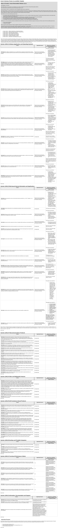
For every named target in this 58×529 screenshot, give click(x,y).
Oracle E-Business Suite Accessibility (12, 24)
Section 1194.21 (5, 31)
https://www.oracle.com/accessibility (36, 27)
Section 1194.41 (5, 36)
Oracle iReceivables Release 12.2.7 (17, 7)
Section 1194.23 (5, 32)
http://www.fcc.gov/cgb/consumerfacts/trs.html (39, 510)
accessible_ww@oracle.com (50, 27)
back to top (2, 183)
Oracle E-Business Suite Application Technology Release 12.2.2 (12, 525)
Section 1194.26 (5, 35)
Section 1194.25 (5, 34)
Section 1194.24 (5, 33)
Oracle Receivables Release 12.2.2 (8, 524)
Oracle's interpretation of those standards (14, 26)
